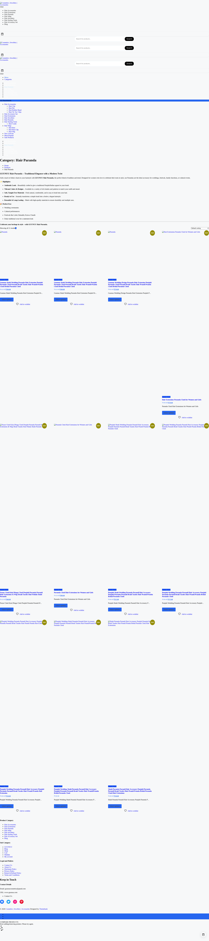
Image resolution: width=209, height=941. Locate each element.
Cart (5, 853)
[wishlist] (0, 31)
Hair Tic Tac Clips (15, 112)
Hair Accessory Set (11, 114)
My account (8, 857)
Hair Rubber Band (15, 110)
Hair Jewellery (9, 118)
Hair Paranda (8, 120)
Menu (6, 77)
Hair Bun (12, 128)
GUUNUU (8, 847)
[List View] (17, 228)
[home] (5, 914)
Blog (6, 838)
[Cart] (104, 34)
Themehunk (43, 909)
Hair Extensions (9, 116)
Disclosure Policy (10, 869)
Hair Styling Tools (10, 122)
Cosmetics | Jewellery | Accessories (18, 909)
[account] (2, 31)
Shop (6, 851)
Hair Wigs (7, 126)
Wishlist (7, 855)
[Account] (2, 51)
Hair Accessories (10, 104)
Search (129, 39)
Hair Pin (11, 108)
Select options (7, 299)
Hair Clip (12, 106)
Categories (8, 79)
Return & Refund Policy (12, 873)
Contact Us (8, 865)
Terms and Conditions (11, 875)
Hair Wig (12, 132)
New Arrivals (9, 133)
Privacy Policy (9, 871)
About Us (7, 867)
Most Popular (9, 135)
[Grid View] (15, 228)
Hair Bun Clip (14, 130)
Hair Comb (12, 124)
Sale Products (9, 137)
